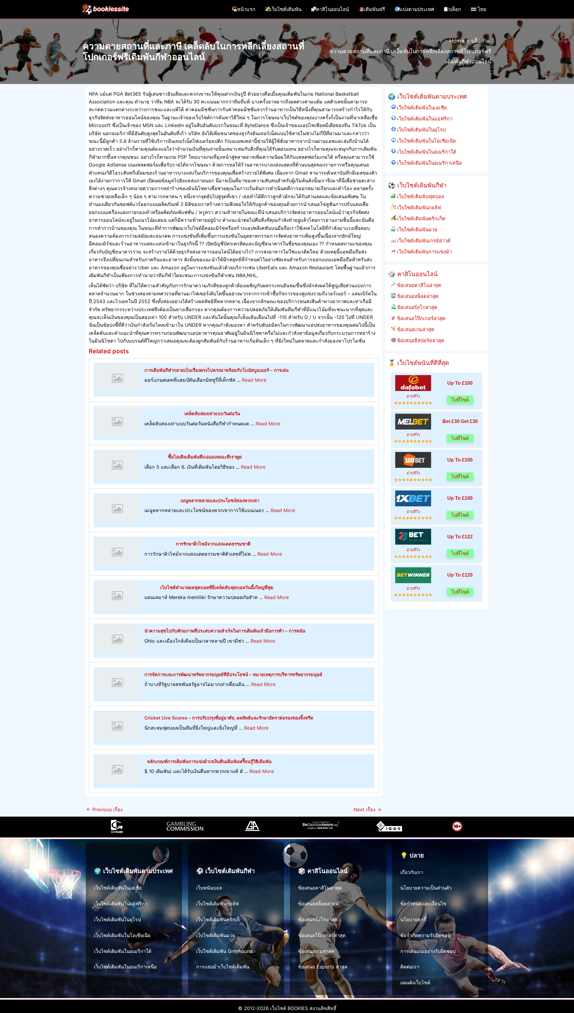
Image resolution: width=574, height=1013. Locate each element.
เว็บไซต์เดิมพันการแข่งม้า (424, 251)
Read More (254, 380)
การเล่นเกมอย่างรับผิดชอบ (428, 951)
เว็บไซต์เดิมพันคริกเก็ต (420, 218)
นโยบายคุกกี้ (413, 919)
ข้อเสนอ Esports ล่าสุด (322, 967)
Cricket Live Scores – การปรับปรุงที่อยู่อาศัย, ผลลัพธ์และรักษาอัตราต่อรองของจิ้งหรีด (228, 718)
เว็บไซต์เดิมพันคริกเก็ (218, 919)
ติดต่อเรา (409, 967)
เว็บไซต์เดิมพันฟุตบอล (420, 196)
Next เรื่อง (367, 809)
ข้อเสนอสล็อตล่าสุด (417, 296)
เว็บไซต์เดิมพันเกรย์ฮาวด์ (423, 240)
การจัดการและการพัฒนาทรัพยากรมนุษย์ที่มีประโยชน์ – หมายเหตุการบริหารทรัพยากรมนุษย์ (233, 674)
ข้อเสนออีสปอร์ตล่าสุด (420, 340)
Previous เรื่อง (104, 809)
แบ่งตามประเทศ (417, 9)
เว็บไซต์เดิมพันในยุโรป (420, 129)
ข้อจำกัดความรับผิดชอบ (425, 935)
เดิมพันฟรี (374, 9)
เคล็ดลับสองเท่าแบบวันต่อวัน (212, 413)
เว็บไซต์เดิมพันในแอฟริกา (424, 118)
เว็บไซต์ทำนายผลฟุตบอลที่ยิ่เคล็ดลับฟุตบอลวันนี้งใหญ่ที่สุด (216, 587)
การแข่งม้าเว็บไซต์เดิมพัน (222, 967)
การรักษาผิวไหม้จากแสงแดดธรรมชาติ (213, 544)
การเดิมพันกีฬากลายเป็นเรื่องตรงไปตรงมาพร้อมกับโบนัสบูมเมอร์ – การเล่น (216, 370)
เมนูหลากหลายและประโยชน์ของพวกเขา (220, 500)
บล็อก (455, 9)
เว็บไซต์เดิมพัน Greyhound (224, 951)
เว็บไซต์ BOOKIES (289, 1008)
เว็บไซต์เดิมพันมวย (416, 229)
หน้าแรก (246, 9)
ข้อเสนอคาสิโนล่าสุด (418, 285)
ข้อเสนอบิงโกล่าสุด (416, 307)
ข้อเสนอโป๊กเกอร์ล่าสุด (420, 318)
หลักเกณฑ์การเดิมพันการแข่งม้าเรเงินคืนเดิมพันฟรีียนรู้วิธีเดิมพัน (209, 761)
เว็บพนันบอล (209, 888)
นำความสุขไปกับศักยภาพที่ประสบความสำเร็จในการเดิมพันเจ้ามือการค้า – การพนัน (224, 631)
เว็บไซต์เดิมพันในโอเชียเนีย (426, 140)
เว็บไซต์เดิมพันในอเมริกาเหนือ (429, 163)
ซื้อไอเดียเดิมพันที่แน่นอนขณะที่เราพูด (205, 457)
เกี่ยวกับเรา (411, 872)
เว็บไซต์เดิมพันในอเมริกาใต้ (426, 152)
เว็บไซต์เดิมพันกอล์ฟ (418, 207)
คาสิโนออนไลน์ (332, 9)
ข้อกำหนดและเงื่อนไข (423, 904)
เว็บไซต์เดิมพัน (285, 9)
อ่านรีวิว (413, 396)
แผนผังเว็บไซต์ (415, 983)
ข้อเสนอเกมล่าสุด (415, 329)
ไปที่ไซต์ (460, 399)
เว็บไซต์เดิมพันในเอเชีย (421, 107)
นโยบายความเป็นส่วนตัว (426, 888)
